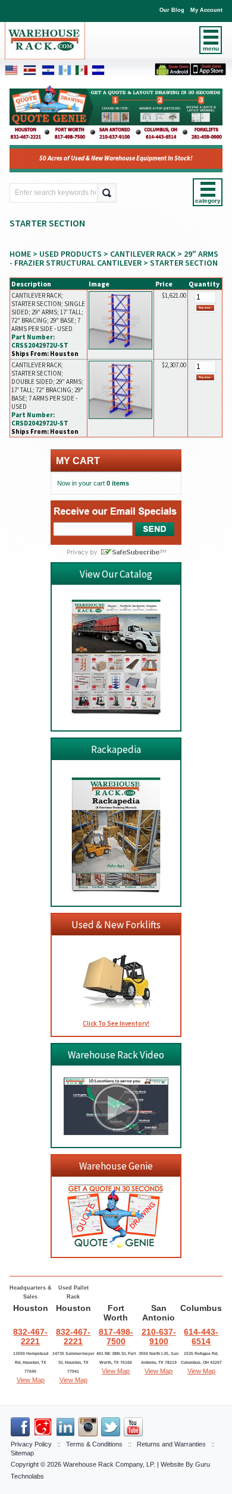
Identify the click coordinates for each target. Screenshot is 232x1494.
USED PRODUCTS (70, 253)
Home (20, 253)
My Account (206, 10)
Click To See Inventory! (116, 1023)
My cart (78, 461)
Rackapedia (116, 749)
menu (211, 48)
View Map (31, 1379)
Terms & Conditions (94, 1444)
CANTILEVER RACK (142, 253)
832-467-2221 (30, 1336)
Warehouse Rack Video (116, 1054)
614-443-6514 (201, 1336)
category (207, 200)
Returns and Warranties (171, 1444)
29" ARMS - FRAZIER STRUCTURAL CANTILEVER (114, 258)
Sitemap (22, 1453)
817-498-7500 (116, 1336)
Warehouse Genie (116, 1165)
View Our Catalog (116, 574)
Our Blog (171, 10)
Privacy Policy (31, 1444)
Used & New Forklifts (116, 924)
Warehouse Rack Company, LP (108, 1464)
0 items (117, 483)
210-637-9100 (159, 1336)
